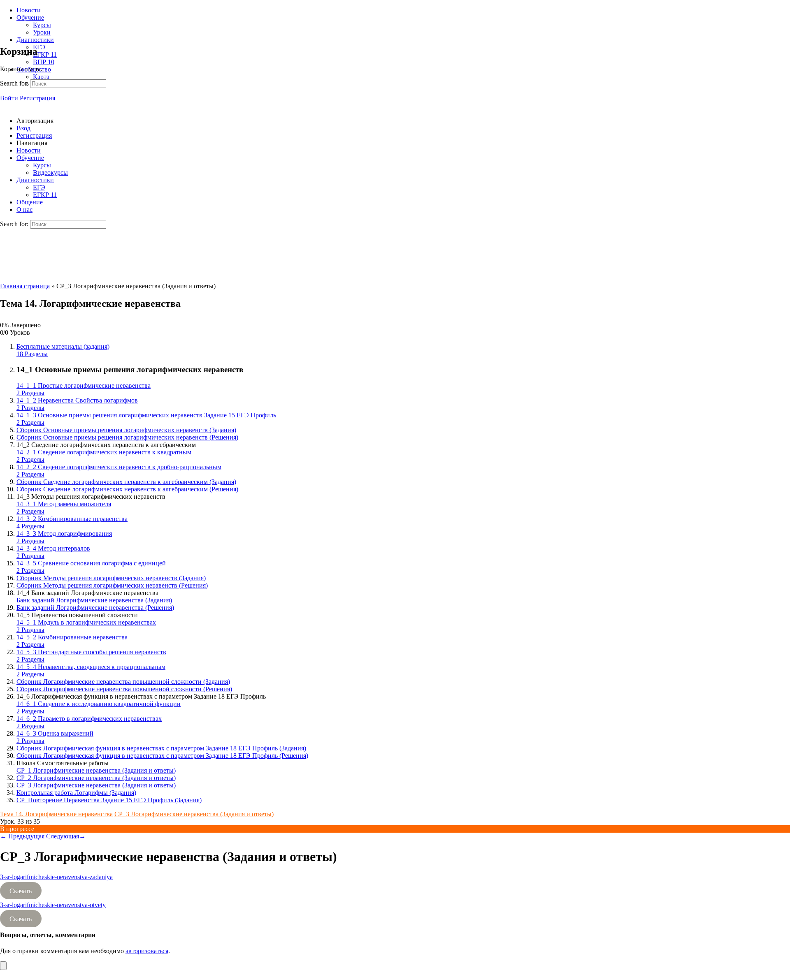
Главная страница (25, 285)
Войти (9, 98)
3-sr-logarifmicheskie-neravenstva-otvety (53, 904)
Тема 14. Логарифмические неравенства (56, 813)
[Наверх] (3, 965)
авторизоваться (146, 950)
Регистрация (37, 98)
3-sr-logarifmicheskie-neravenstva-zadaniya (56, 876)
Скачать (20, 890)
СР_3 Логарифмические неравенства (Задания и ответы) (194, 813)
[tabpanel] (395, 898)
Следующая (66, 836)
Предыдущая (22, 836)
